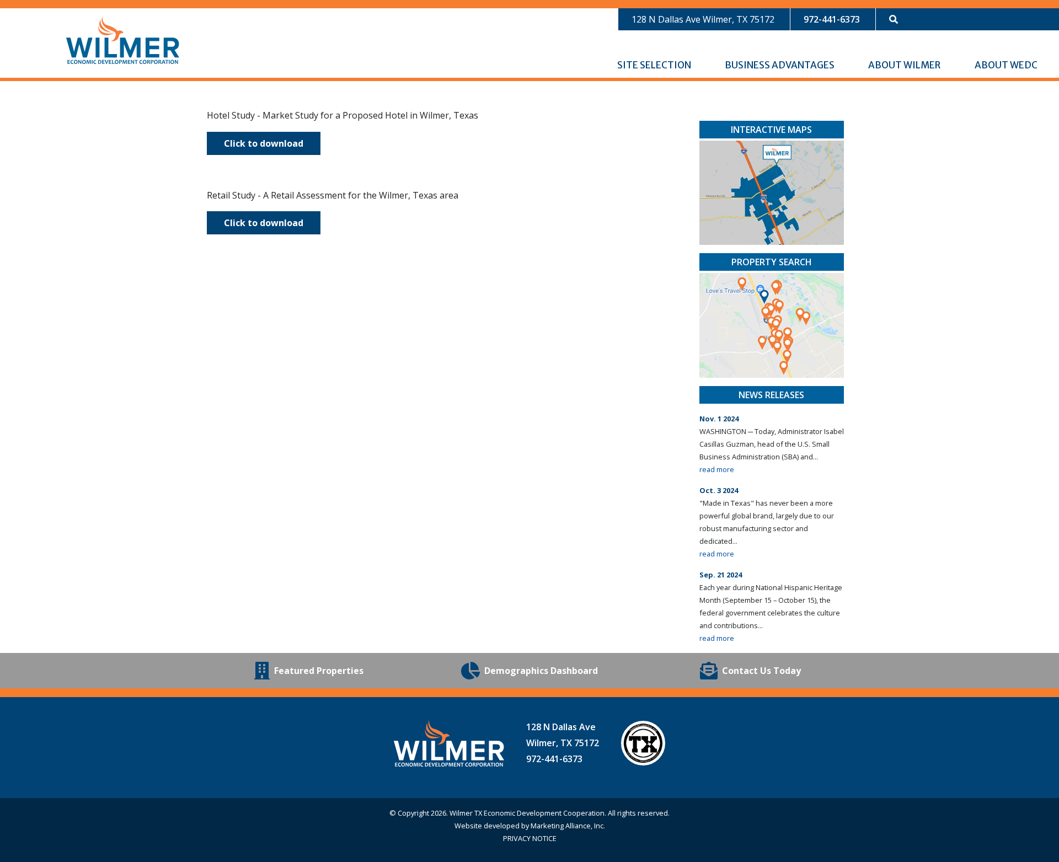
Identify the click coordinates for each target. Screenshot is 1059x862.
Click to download (263, 143)
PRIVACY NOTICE (530, 838)
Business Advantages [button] (780, 65)
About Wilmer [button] (905, 65)
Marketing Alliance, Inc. (568, 826)
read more (716, 469)
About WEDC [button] (1007, 65)
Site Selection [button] (655, 65)
